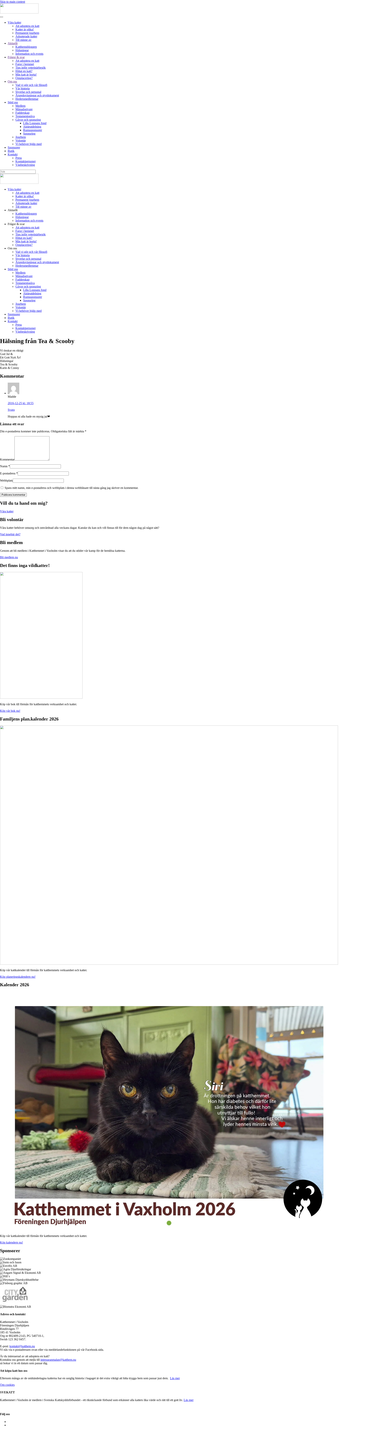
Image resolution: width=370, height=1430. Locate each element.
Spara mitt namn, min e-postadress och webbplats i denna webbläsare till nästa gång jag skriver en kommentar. (71, 487)
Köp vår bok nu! (10, 710)
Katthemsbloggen (26, 46)
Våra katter (14, 22)
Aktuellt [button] (13, 210)
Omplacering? (24, 78)
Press (18, 157)
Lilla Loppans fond (34, 123)
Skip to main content (12, 1)
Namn (5, 466)
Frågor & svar (16, 57)
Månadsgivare (24, 109)
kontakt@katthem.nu (22, 1346)
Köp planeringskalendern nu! (17, 976)
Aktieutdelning (32, 126)
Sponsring (29, 133)
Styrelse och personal (28, 92)
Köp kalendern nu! (11, 1242)
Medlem (20, 105)
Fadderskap (22, 112)
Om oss (12, 81)
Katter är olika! (24, 29)
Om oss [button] (12, 248)
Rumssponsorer (32, 130)
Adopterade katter (26, 36)
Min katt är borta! (26, 74)
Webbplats (6, 480)
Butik (11, 151)
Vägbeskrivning (25, 164)
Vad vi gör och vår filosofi (31, 85)
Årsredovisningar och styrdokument (37, 95)
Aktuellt (13, 43)
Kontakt (13, 154)
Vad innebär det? (10, 534)
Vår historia (22, 88)
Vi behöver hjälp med (28, 144)
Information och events (29, 53)
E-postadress (9, 473)
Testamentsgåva (25, 116)
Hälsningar (22, 50)
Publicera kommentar (13, 494)
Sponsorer (14, 147)
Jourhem (20, 137)
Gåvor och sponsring (28, 119)
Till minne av (23, 39)
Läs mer (175, 1378)
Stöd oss (13, 102)
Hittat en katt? (23, 71)
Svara (11, 409)
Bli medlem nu (9, 557)
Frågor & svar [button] (16, 224)
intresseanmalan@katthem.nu (58, 1359)
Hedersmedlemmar (26, 98)
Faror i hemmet (24, 64)
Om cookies (7, 1384)
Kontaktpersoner (25, 161)
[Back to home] (19, 12)
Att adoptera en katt (27, 26)
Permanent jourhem (27, 33)
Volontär (20, 140)
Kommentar (7, 459)
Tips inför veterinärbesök (30, 67)
